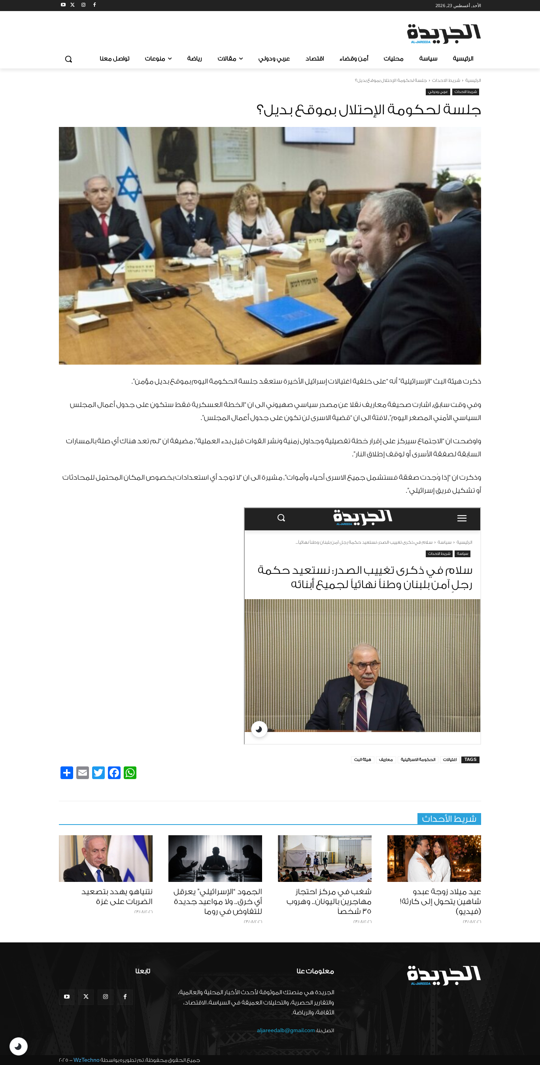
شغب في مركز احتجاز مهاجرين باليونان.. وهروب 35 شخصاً (329, 901)
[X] (72, 5)
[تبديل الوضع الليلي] (18, 1046)
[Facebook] (94, 5)
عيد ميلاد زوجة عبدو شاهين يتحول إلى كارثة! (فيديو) (440, 901)
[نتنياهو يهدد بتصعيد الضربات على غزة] (106, 858)
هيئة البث (362, 759)
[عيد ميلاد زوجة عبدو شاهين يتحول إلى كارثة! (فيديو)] (434, 858)
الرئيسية (473, 80)
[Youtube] (63, 5)
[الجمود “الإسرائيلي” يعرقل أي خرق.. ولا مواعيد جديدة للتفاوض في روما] (215, 858)
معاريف (386, 759)
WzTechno (87, 1060)
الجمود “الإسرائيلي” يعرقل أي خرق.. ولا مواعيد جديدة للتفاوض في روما (218, 901)
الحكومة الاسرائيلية (418, 759)
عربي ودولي (438, 92)
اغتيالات (450, 759)
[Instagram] (83, 5)
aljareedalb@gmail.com (286, 1030)
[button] (68, 58)
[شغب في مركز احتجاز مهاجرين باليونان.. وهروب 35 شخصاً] (325, 858)
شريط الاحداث (446, 80)
